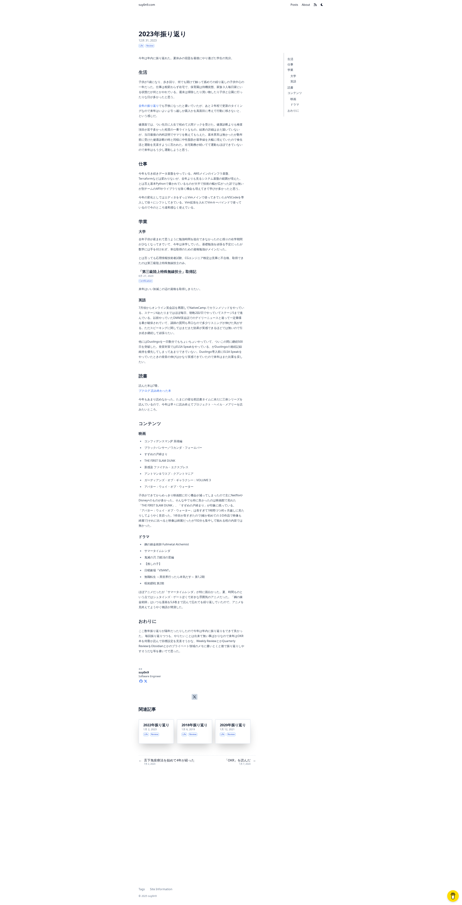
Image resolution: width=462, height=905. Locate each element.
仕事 (290, 64)
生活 (290, 59)
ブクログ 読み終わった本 (155, 391)
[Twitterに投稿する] (194, 697)
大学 (293, 76)
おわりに (293, 111)
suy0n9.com (147, 5)
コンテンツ (294, 93)
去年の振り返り (149, 106)
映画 (293, 99)
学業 (290, 70)
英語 (293, 81)
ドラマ (294, 104)
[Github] (141, 680)
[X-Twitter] (145, 680)
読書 (290, 87)
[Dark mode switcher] (322, 4)
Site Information (161, 889)
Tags (142, 889)
